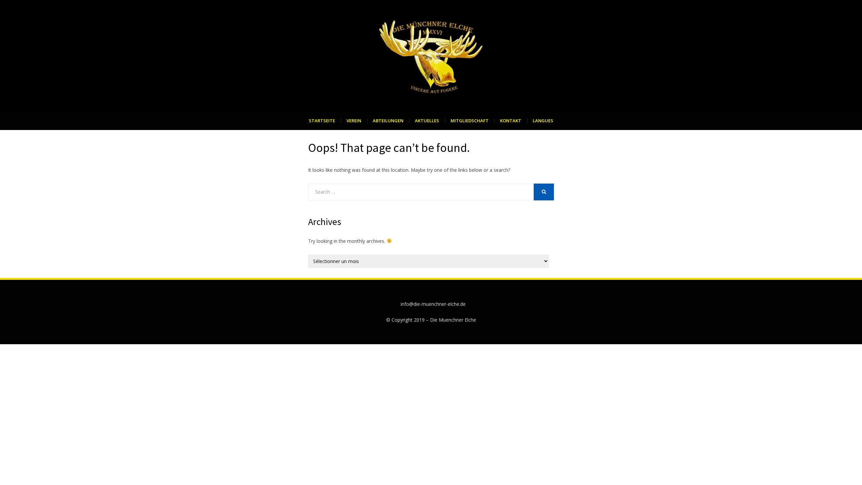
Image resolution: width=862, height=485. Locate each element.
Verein (353, 121)
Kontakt (510, 121)
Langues (543, 121)
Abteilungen (388, 121)
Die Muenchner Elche (453, 320)
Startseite (322, 121)
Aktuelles (427, 121)
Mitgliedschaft (470, 121)
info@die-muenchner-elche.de (433, 304)
